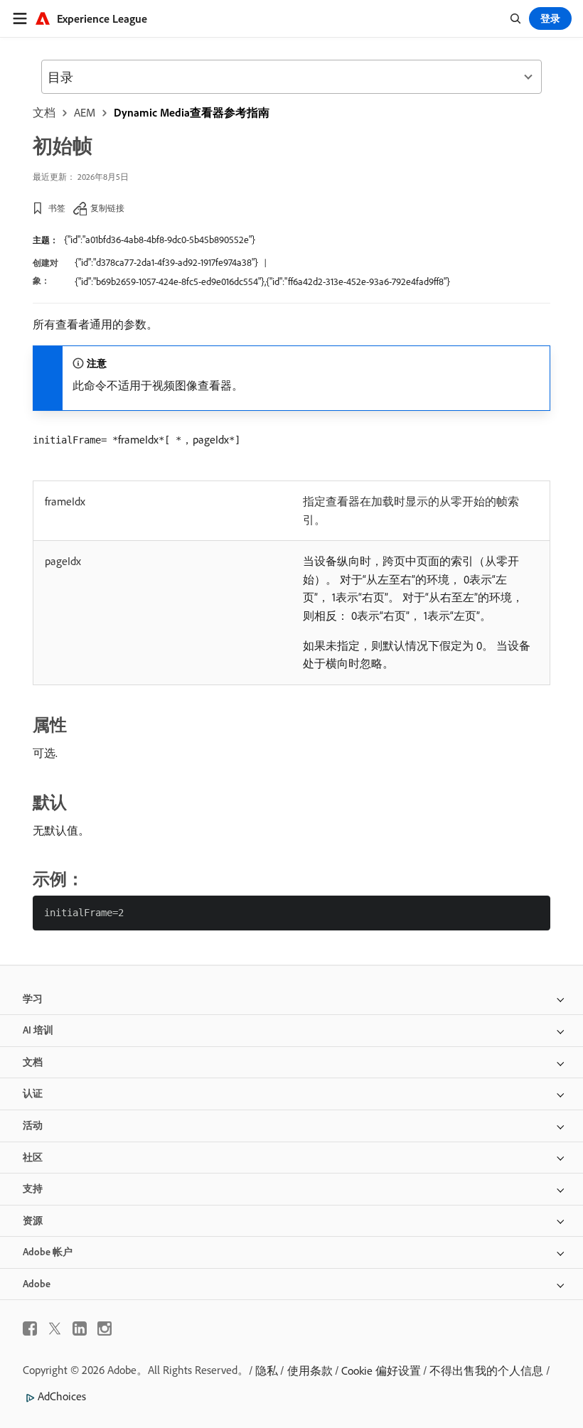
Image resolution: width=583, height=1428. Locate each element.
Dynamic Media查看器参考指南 (191, 112)
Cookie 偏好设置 (381, 1370)
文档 (44, 112)
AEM (84, 112)
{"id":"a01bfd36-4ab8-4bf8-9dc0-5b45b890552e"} (159, 239)
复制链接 (107, 208)
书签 (56, 208)
